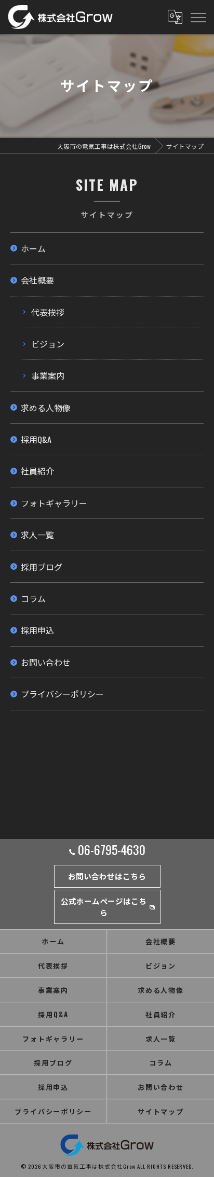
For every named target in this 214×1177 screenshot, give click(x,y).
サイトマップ (161, 1111)
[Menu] (198, 17)
